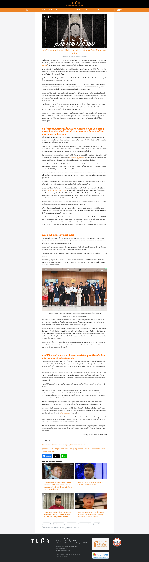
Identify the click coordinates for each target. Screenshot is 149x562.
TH (118, 10)
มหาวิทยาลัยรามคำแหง (85, 524)
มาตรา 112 (97, 524)
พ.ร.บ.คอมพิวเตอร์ (71, 524)
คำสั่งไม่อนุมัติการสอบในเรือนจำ (57, 191)
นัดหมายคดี (59, 10)
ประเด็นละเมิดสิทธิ (47, 10)
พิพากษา (44, 65)
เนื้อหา (36, 10)
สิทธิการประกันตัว (58, 527)
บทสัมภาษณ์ (81, 56)
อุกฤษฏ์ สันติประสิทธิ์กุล (72, 527)
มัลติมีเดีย (79, 10)
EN (121, 10)
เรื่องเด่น (86, 56)
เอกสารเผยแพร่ (69, 10)
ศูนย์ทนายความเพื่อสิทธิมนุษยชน (74, 5)
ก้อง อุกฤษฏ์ (46, 524)
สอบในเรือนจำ (46, 527)
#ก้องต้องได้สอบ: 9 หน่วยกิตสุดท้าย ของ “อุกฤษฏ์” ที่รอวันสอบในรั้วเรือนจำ (63, 445)
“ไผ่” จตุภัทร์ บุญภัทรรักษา (77, 158)
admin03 (73, 56)
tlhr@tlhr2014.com (64, 550)
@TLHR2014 (63, 548)
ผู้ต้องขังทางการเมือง (58, 524)
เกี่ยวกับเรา (98, 10)
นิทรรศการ (89, 10)
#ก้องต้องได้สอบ (65, 413)
